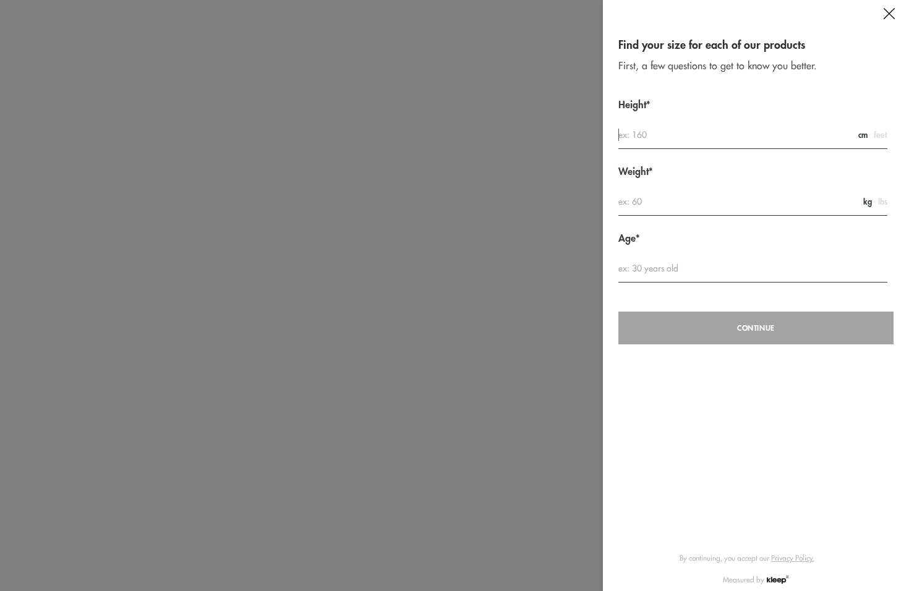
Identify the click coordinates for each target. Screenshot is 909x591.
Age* (629, 238)
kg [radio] (867, 202)
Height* (634, 105)
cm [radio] (863, 135)
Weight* (635, 171)
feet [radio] (880, 135)
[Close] (889, 13)
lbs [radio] (882, 202)
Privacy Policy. (792, 558)
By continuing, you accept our (747, 558)
